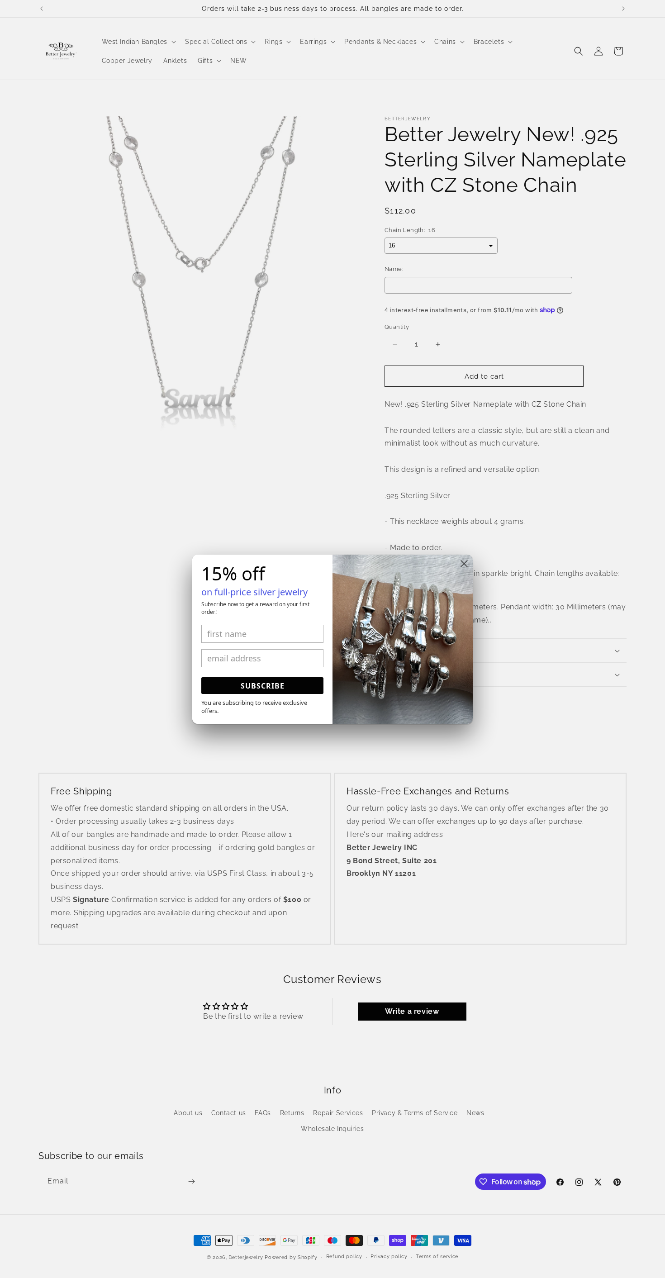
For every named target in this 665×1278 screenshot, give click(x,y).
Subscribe (263, 686)
